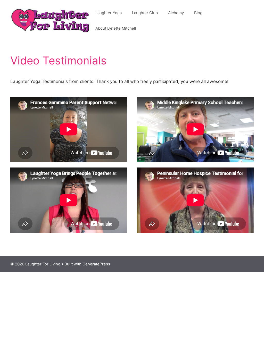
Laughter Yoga (108, 12)
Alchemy (176, 12)
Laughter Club (145, 12)
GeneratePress (96, 264)
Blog (198, 12)
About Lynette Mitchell (115, 28)
